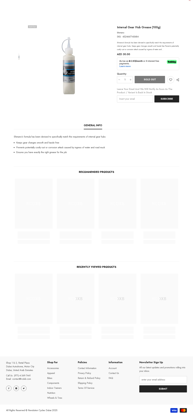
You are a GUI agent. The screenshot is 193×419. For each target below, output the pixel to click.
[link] (34, 237)
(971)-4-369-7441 (22, 375)
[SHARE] (176, 79)
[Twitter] (23, 388)
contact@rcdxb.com (21, 379)
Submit (163, 388)
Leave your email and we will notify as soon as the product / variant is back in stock (144, 90)
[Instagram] (16, 388)
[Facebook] (8, 388)
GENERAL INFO (93, 125)
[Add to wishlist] (170, 79)
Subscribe (167, 98)
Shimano (120, 32)
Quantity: (122, 73)
